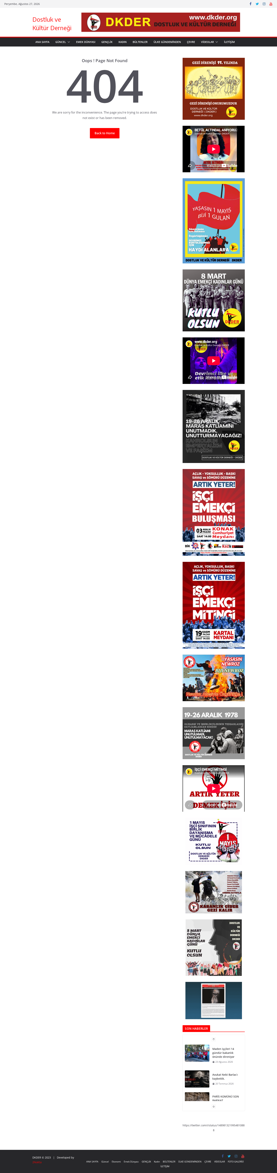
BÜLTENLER (140, 42)
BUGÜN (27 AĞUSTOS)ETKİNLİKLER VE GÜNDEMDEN (225, 1096)
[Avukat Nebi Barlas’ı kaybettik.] (197, 1053)
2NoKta (37, 1162)
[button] (68, 42)
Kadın (123, 42)
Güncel (60, 42)
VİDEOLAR (207, 42)
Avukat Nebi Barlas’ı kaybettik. (225, 1051)
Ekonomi (116, 1161)
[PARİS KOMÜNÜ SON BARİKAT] (197, 1074)
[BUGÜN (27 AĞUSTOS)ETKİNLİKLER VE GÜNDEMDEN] (197, 1096)
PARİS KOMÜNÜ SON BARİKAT (225, 1072)
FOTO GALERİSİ (236, 1161)
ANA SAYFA (42, 42)
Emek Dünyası (85, 42)
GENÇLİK (106, 42)
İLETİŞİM (229, 42)
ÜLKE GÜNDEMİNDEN (167, 42)
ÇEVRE (191, 42)
